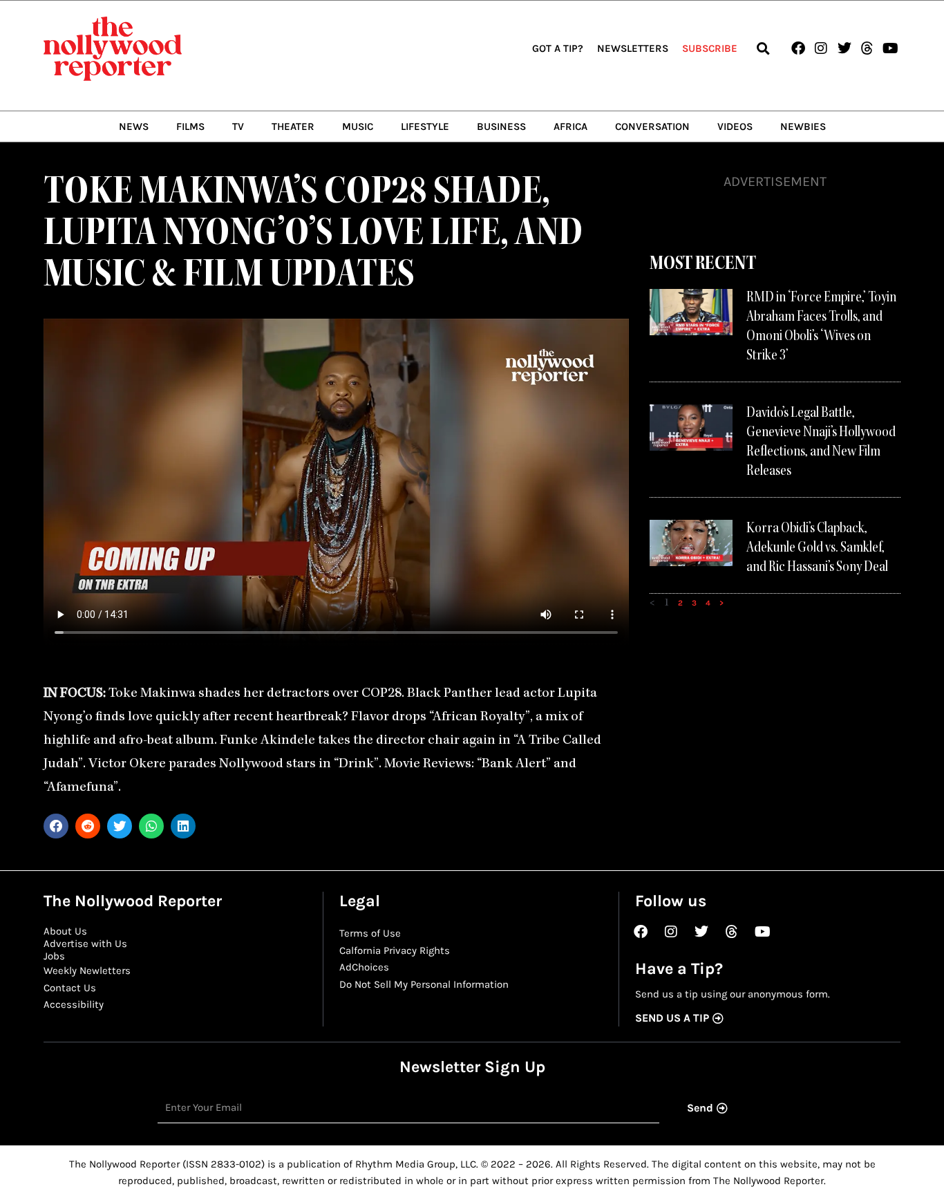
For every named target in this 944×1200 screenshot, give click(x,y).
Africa (570, 126)
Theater (293, 126)
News (134, 126)
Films (190, 126)
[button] (762, 48)
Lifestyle (425, 126)
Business (501, 126)
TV (238, 126)
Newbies (803, 126)
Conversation (652, 126)
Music (357, 126)
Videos (735, 126)
